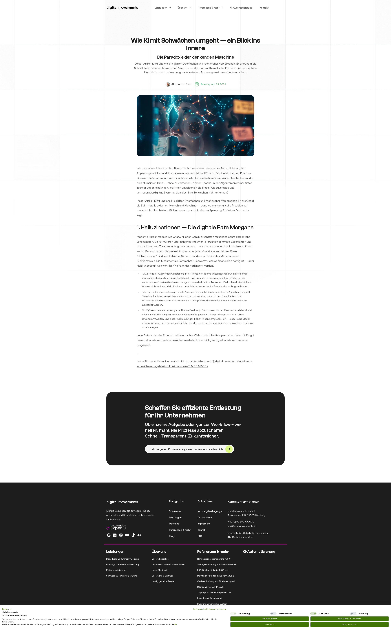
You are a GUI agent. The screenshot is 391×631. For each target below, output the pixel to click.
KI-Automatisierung (241, 7)
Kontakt (264, 7)
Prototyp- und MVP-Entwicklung (122, 564)
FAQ (199, 536)
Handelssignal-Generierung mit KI (213, 558)
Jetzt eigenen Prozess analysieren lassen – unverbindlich (186, 449)
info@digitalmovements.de (242, 526)
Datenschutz (204, 517)
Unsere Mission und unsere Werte (168, 564)
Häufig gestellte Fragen (163, 581)
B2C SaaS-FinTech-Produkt (210, 587)
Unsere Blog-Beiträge (162, 575)
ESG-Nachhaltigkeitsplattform (212, 570)
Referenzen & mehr (208, 7)
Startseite (175, 511)
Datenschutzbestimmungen (204, 609)
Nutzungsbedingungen (210, 511)
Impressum (203, 523)
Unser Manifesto (160, 570)
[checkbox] (233, 613)
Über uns (182, 7)
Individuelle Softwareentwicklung (122, 558)
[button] (7, 609)
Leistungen (161, 7)
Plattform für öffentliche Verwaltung (215, 575)
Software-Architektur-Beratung (121, 575)
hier (175, 624)
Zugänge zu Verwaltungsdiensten (214, 592)
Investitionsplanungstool (209, 598)
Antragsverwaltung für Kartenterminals (216, 564)
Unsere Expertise (160, 558)
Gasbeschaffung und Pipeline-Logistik (216, 581)
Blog (171, 536)
